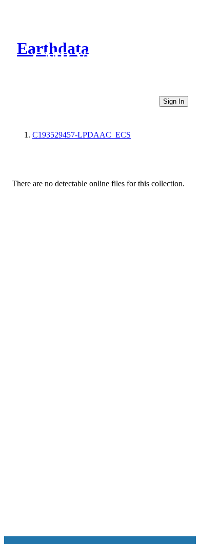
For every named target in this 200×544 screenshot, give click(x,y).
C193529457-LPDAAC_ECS (81, 134)
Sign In (173, 101)
